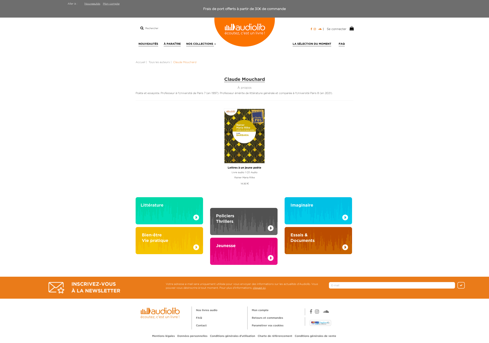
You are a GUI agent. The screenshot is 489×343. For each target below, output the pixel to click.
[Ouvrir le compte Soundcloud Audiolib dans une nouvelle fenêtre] (320, 29)
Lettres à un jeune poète (244, 168)
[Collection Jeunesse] (244, 255)
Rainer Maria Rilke (244, 177)
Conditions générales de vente (315, 336)
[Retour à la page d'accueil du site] (244, 32)
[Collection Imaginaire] (318, 211)
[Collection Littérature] (169, 211)
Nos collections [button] (200, 44)
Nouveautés (92, 3)
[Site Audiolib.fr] (161, 312)
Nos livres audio (206, 310)
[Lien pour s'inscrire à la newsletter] (84, 287)
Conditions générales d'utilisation (232, 336)
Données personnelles (192, 336)
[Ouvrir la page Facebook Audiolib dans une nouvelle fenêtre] (311, 29)
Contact (201, 325)
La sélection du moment (312, 44)
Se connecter (336, 29)
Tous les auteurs (159, 62)
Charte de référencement (275, 336)
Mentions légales (163, 336)
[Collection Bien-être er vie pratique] (169, 241)
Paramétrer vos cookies (267, 325)
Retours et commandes (267, 318)
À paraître (172, 44)
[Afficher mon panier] (351, 28)
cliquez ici (259, 287)
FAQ (342, 44)
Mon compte (111, 3)
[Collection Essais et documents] (318, 241)
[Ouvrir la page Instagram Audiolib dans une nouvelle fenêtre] (315, 29)
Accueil (140, 62)
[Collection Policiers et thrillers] (244, 217)
